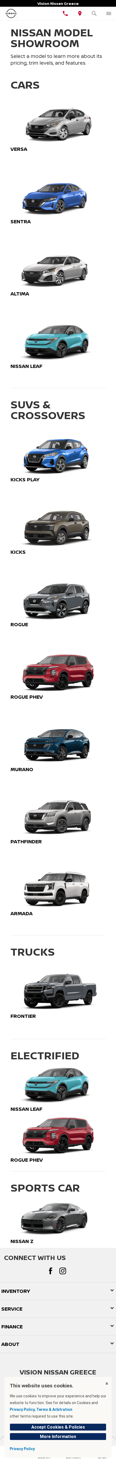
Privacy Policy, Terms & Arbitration (41, 1409)
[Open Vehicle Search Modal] (94, 13)
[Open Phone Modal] (65, 13)
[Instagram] (62, 1271)
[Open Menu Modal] (108, 13)
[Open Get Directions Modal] (80, 13)
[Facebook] (50, 1271)
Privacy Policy (22, 1449)
